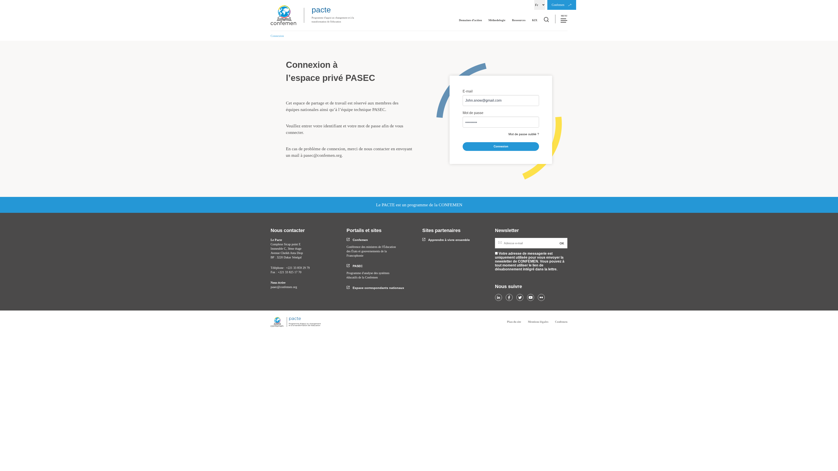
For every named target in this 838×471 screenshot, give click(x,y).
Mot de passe (473, 113)
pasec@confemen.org (323, 155)
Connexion (501, 146)
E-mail (468, 91)
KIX (534, 20)
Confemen (360, 240)
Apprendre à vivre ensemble (449, 240)
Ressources (518, 20)
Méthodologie (496, 20)
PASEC (357, 266)
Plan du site (514, 321)
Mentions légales (538, 321)
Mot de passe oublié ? (523, 134)
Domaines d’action (470, 20)
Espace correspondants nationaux (378, 288)
